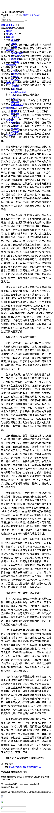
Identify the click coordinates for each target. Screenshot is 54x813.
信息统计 (36, 15)
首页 (3, 25)
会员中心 (27, 15)
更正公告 (15, 98)
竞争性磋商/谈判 (18, 92)
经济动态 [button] (10, 31)
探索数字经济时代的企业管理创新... (25, 767)
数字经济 (11, 25)
